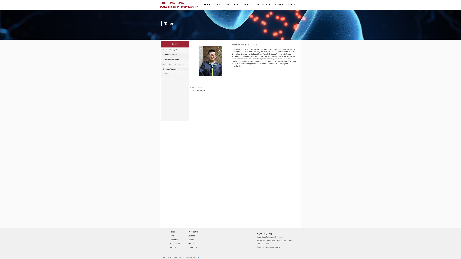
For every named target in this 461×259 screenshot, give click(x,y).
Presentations (263, 4)
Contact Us (192, 248)
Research (174, 240)
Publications (232, 4)
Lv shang (197, 87)
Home (207, 4)
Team (218, 4)
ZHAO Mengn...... (199, 90)
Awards (247, 4)
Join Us (291, 4)
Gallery (279, 4)
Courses (191, 236)
